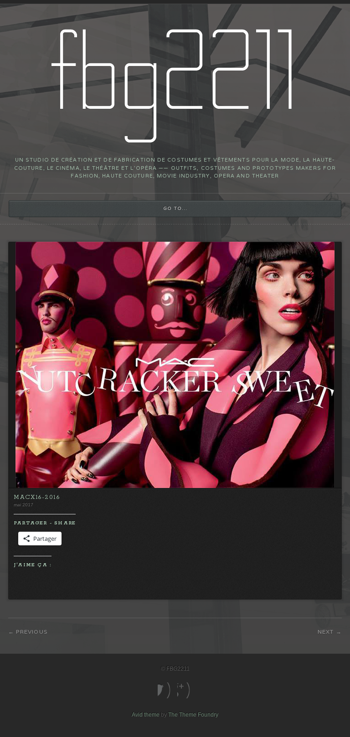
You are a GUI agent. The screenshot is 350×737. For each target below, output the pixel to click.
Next (326, 631)
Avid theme (146, 715)
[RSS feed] (184, 690)
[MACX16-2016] (175, 486)
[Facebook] (165, 690)
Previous (31, 631)
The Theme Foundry (193, 715)
